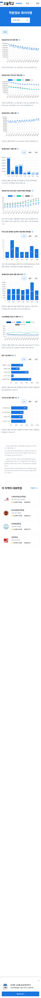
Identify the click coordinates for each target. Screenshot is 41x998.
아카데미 (19, 3)
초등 (24, 152)
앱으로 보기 (20, 994)
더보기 (33, 488)
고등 (36, 152)
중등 (30, 152)
